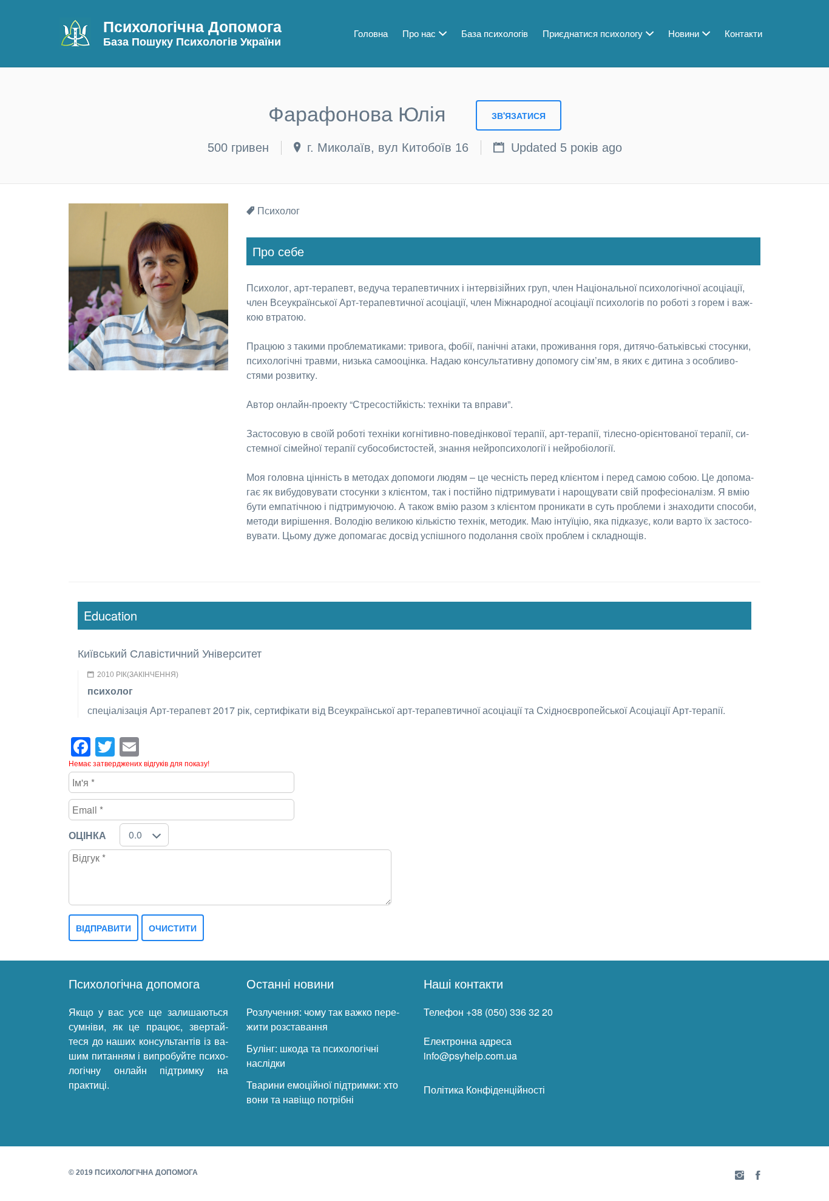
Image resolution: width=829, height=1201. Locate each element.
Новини (683, 33)
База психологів (494, 33)
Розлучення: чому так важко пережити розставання (322, 1019)
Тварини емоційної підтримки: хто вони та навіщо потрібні (322, 1092)
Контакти (743, 33)
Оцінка (87, 835)
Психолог (278, 210)
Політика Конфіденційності (484, 1090)
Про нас (419, 33)
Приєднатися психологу (593, 33)
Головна (371, 33)
